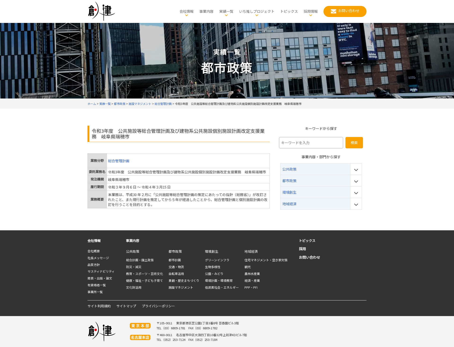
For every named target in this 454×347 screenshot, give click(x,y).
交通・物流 (176, 267)
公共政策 (132, 251)
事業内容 (132, 240)
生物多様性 (212, 267)
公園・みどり (214, 273)
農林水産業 (252, 273)
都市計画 (175, 260)
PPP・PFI (251, 287)
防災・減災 (133, 267)
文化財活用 (133, 287)
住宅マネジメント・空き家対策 (266, 260)
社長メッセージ (98, 258)
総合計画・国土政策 (140, 260)
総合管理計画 (118, 160)
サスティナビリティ (101, 271)
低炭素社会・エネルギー (222, 287)
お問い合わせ (309, 257)
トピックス (307, 240)
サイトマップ (126, 306)
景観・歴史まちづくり (184, 280)
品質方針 (93, 264)
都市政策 (175, 251)
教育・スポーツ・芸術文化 (144, 273)
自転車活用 (176, 273)
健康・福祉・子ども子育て (144, 280)
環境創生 (211, 251)
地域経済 (251, 251)
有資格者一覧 (96, 285)
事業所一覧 (95, 292)
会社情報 (94, 240)
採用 (302, 248)
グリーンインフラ (217, 260)
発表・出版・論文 (99, 278)
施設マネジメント (181, 287)
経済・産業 (252, 280)
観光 (247, 267)
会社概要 (93, 251)
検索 (354, 142)
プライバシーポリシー (158, 306)
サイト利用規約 (99, 306)
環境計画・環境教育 (219, 280)
